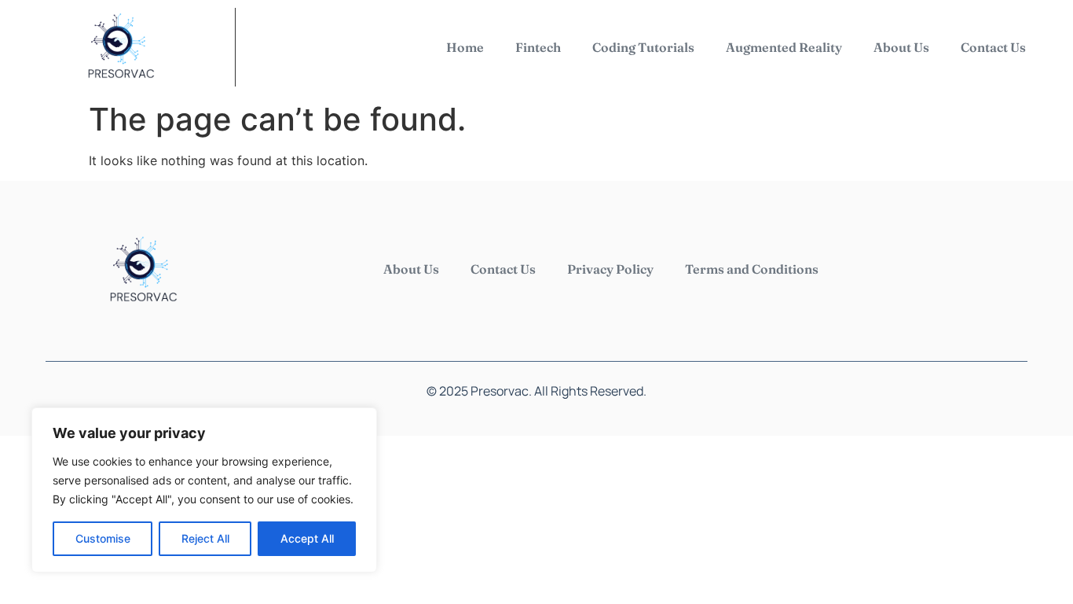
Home (465, 47)
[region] (204, 490)
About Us (901, 47)
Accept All (307, 538)
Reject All (205, 538)
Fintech (538, 47)
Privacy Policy (610, 269)
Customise (102, 538)
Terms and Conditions (751, 269)
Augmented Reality (784, 47)
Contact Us (993, 47)
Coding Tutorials (643, 47)
